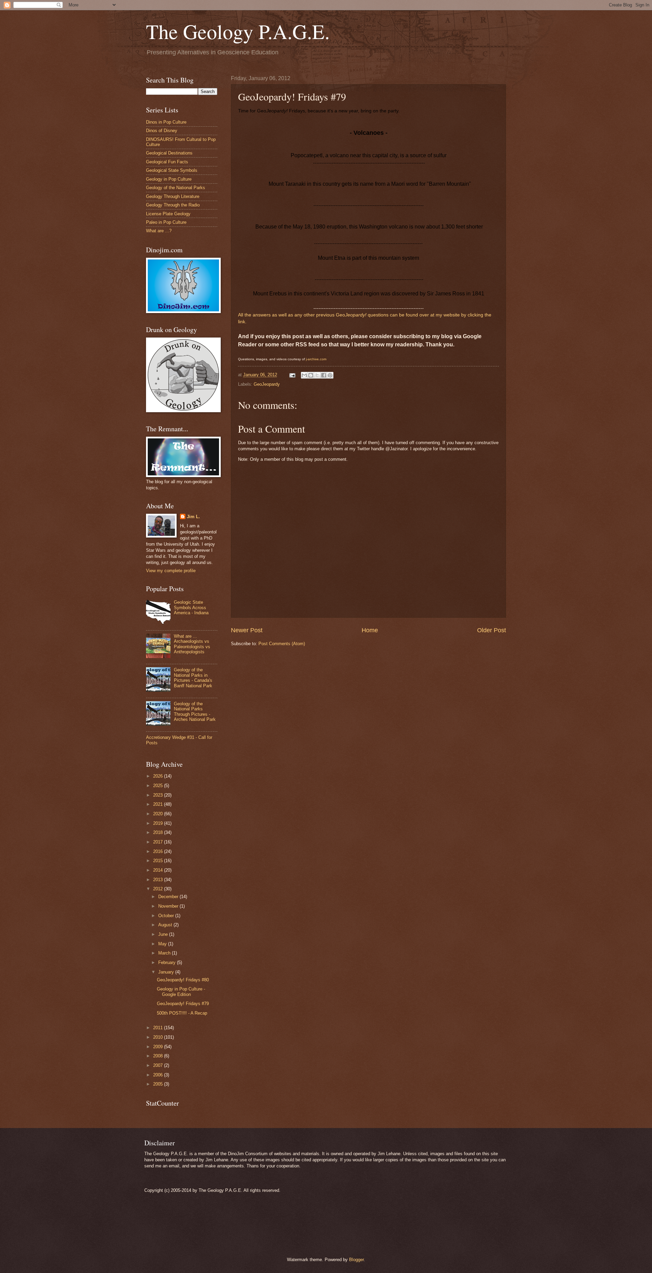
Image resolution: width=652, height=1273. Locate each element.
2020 (158, 813)
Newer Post (246, 630)
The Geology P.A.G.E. (238, 31)
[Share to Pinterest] (330, 375)
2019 (158, 823)
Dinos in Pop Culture (166, 122)
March (165, 953)
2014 (158, 870)
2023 (158, 795)
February (167, 962)
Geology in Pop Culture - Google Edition (181, 991)
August (166, 924)
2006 (158, 1074)
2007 (158, 1065)
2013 (158, 879)
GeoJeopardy (267, 384)
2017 (158, 841)
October (166, 915)
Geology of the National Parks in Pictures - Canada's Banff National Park (193, 677)
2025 (158, 785)
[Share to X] (317, 375)
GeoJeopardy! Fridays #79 (183, 1003)
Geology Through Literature (172, 196)
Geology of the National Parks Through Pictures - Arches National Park (195, 711)
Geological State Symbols (171, 170)
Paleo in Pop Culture (166, 222)
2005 (158, 1084)
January (166, 972)
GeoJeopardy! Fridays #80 (183, 979)
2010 (158, 1037)
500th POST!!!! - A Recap (182, 1013)
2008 (158, 1055)
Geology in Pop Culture (169, 179)
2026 (158, 776)
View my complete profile (171, 570)
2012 (158, 888)
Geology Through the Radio (173, 204)
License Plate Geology (168, 213)
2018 (158, 832)
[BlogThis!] (310, 375)
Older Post (491, 630)
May (163, 943)
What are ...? (158, 230)
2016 (158, 851)
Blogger (356, 1259)
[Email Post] (292, 374)
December (169, 896)
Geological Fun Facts (167, 161)
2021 (158, 804)
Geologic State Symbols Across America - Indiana (191, 607)
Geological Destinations (169, 153)
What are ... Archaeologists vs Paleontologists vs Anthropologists (192, 644)
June (163, 934)
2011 (158, 1027)
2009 (158, 1046)
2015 (158, 860)
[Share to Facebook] (323, 375)
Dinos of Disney (161, 130)
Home (370, 630)
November (169, 906)
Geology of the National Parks (175, 187)
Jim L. (193, 516)
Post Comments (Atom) (281, 643)
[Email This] (304, 375)
